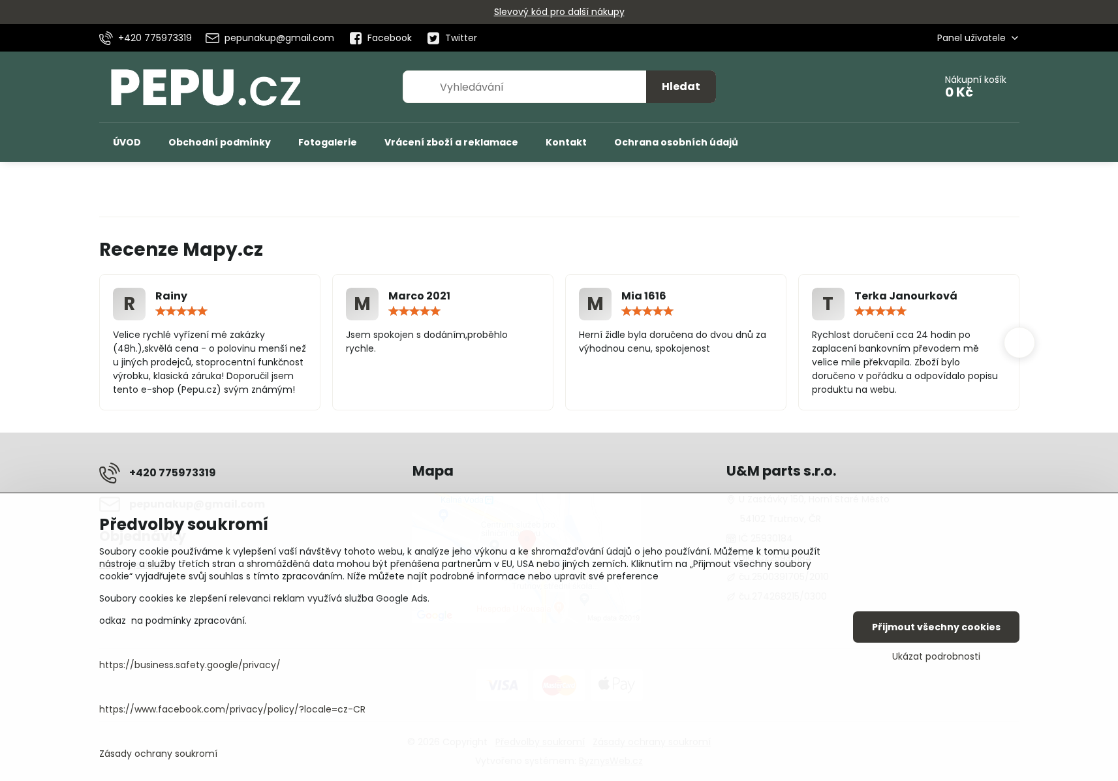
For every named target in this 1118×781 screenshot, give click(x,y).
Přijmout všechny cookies (936, 627)
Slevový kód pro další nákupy (559, 11)
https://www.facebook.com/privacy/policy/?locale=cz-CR (232, 709)
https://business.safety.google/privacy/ (190, 664)
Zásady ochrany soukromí (158, 753)
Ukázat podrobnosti (936, 657)
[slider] (181, 311)
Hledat (681, 86)
